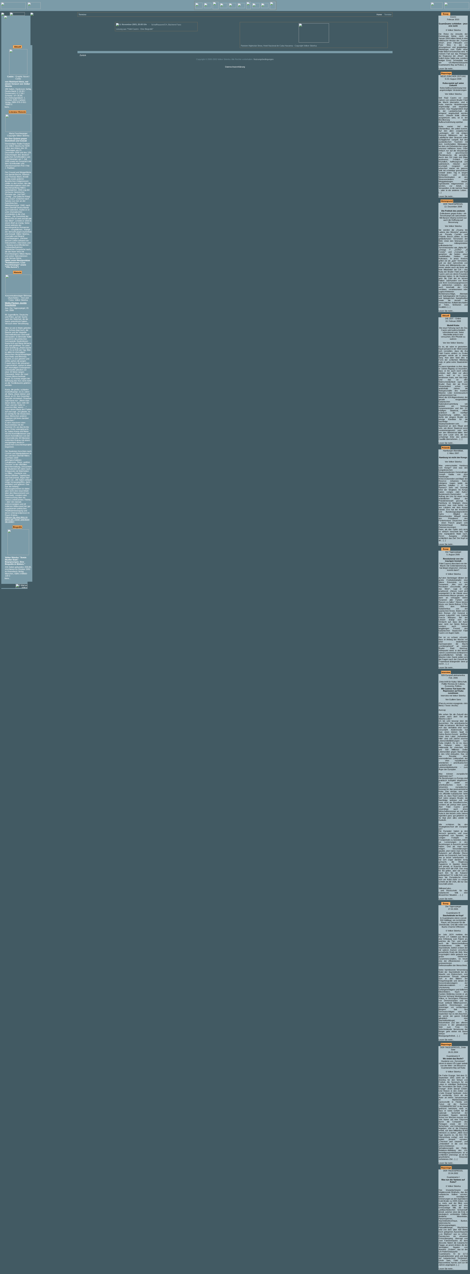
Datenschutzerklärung (235, 67)
